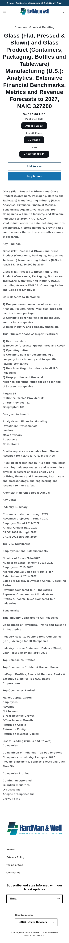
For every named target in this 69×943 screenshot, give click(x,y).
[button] (4, 11)
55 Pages (34, 140)
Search (10, 849)
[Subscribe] (58, 899)
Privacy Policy (15, 857)
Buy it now (34, 176)
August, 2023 (34, 125)
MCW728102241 (34, 154)
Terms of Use (14, 865)
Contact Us (13, 872)
